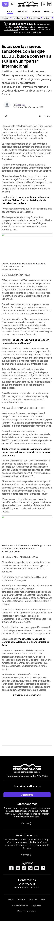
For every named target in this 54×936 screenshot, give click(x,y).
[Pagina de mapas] (43, 4)
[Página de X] (17, 869)
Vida (42, 899)
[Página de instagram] (24, 869)
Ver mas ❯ (26, 823)
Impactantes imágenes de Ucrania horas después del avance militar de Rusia (25, 641)
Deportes (36, 905)
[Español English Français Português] (49, 4)
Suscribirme (27, 794)
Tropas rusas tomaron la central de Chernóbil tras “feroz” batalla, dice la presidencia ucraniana (26, 200)
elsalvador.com (11, 29)
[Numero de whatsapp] (30, 869)
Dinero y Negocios (26, 911)
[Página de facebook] (11, 869)
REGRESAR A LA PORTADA (27, 695)
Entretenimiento (20, 905)
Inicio (10, 11)
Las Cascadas (19, 18)
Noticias (22, 11)
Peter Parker (34, 18)
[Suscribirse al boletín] (5, 4)
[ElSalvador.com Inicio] (28, 3)
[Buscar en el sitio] (12, 4)
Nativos (47, 18)
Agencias (20, 104)
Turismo (35, 11)
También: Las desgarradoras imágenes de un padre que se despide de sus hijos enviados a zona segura (26, 452)
